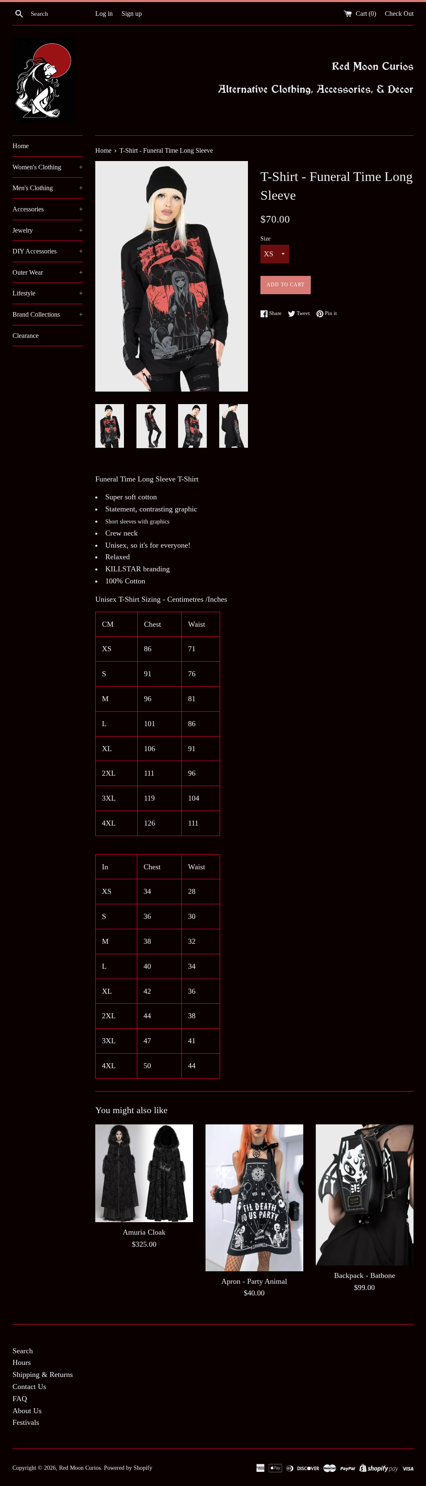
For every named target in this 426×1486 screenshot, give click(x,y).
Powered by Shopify (128, 1467)
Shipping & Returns (42, 1374)
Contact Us (29, 1386)
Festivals (25, 1422)
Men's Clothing (47, 187)
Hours (21, 1362)
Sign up (131, 13)
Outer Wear (47, 272)
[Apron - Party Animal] (254, 1197)
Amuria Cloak (144, 1232)
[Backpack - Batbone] (365, 1194)
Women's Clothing (47, 167)
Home (20, 145)
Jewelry (47, 230)
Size (265, 238)
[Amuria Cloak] (144, 1173)
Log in (104, 13)
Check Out (399, 13)
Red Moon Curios (80, 1467)
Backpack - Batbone (364, 1275)
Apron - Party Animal (254, 1281)
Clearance (25, 335)
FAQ (19, 1398)
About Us (27, 1411)
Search (22, 1351)
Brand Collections (47, 314)
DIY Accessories (47, 251)
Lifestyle (47, 293)
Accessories (47, 209)
